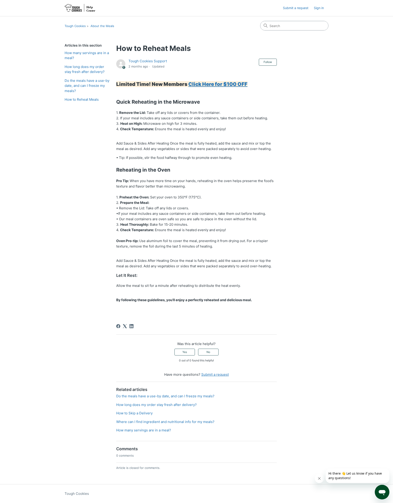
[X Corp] (125, 326)
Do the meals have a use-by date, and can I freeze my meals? (87, 85)
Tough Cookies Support (147, 61)
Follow (268, 62)
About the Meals (102, 26)
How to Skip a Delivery (134, 413)
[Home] (81, 8)
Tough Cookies (75, 26)
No (208, 352)
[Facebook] (118, 326)
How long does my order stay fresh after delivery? (85, 69)
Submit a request (295, 8)
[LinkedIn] (131, 326)
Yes (184, 352)
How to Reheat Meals (82, 99)
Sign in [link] (319, 8)
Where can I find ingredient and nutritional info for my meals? (165, 422)
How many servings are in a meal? (87, 55)
